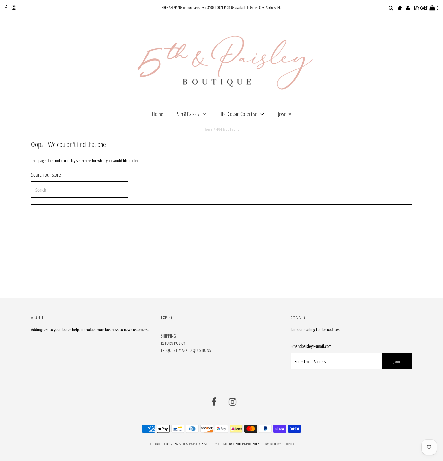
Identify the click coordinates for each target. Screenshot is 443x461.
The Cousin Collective (238, 114)
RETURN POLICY (173, 343)
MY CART (426, 8)
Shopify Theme (216, 444)
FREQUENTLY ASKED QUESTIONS (186, 350)
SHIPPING (168, 336)
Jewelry (284, 114)
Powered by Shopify (278, 444)
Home (157, 114)
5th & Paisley (188, 114)
